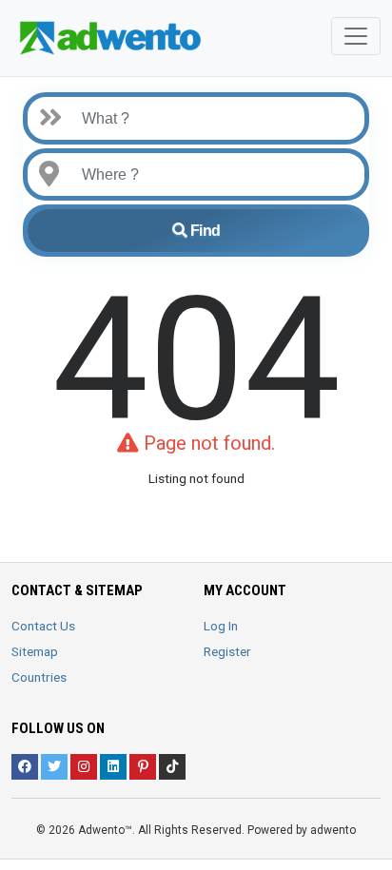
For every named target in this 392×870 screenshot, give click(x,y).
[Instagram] (83, 767)
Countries (39, 677)
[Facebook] (24, 767)
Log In (221, 625)
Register (227, 651)
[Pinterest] (142, 767)
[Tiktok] (172, 767)
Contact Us (43, 625)
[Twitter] (54, 767)
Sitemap (34, 651)
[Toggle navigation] (356, 36)
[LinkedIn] (113, 767)
